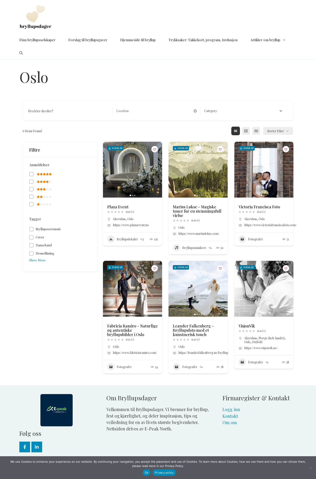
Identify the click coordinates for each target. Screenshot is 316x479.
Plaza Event (118, 206)
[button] (21, 52)
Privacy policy (164, 472)
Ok (147, 472)
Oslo (130, 219)
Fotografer (255, 239)
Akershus (119, 219)
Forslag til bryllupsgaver (87, 40)
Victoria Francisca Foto (259, 206)
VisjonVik (247, 326)
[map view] (256, 131)
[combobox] (243, 111)
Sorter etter (275, 131)
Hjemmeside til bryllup (138, 40)
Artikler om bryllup (265, 40)
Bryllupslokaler (127, 239)
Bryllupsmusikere (194, 248)
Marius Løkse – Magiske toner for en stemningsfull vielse (197, 211)
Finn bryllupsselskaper (37, 40)
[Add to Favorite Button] (154, 149)
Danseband (44, 245)
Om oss (229, 422)
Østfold (257, 342)
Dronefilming (45, 253)
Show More (37, 260)
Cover (40, 237)
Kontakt (230, 416)
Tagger (35, 219)
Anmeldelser (39, 165)
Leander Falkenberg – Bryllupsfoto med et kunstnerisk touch (193, 330)
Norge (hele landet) (272, 338)
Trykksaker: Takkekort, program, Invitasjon (203, 40)
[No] (310, 467)
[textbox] (210, 111)
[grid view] (235, 131)
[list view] (246, 131)
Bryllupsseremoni (48, 229)
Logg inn (231, 409)
